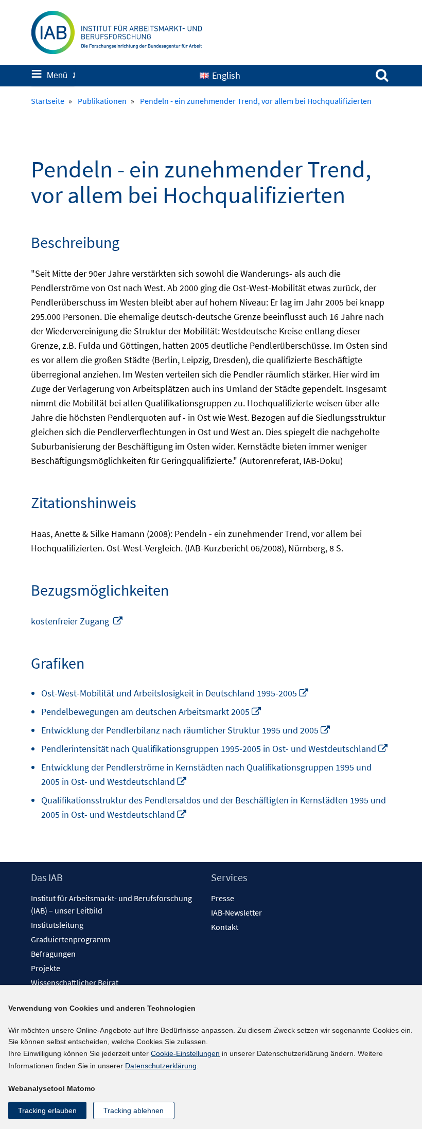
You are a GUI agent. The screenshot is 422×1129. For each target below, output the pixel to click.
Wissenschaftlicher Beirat (74, 982)
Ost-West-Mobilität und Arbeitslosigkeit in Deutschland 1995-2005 (175, 693)
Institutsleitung (57, 925)
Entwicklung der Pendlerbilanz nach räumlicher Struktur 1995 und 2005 (186, 730)
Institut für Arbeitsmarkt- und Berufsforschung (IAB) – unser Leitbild (111, 904)
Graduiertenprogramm (70, 939)
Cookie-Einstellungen (185, 1053)
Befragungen (53, 953)
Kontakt (224, 927)
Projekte (45, 968)
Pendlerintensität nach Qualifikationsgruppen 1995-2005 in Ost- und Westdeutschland (215, 749)
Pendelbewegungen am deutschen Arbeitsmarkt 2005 (151, 712)
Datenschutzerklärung (161, 1066)
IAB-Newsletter (236, 912)
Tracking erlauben (47, 1110)
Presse (222, 898)
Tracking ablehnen (133, 1110)
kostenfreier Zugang (77, 621)
